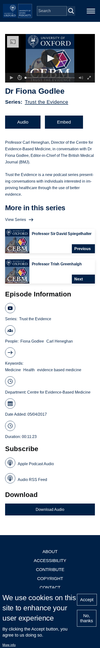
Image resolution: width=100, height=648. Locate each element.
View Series (15, 220)
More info (9, 645)
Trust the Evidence (46, 102)
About (50, 551)
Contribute (50, 569)
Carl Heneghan (59, 341)
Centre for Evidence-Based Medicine (59, 392)
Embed (64, 122)
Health (29, 370)
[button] (50, 58)
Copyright (50, 578)
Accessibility (50, 560)
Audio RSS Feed (32, 480)
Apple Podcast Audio (36, 464)
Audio (22, 122)
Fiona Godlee (32, 341)
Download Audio (50, 509)
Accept (86, 599)
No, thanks (86, 618)
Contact (50, 587)
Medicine (13, 370)
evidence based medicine (59, 370)
